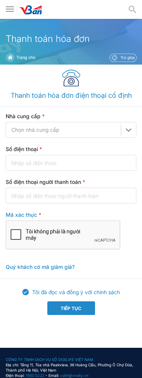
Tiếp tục (71, 308)
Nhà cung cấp (25, 116)
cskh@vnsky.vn (74, 375)
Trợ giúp (127, 57)
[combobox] (71, 130)
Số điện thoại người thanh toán (45, 182)
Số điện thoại (24, 149)
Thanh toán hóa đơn (48, 38)
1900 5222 (35, 375)
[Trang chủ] (10, 57)
